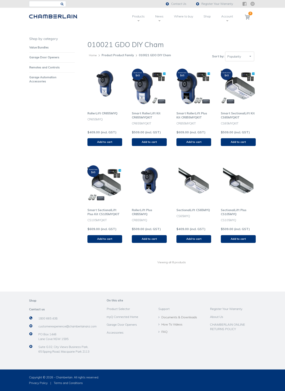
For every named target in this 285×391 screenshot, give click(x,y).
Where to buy (183, 16)
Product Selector (118, 309)
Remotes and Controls (44, 67)
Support (164, 309)
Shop (207, 16)
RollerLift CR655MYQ (102, 113)
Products (138, 16)
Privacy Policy (38, 383)
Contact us (37, 309)
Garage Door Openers (44, 57)
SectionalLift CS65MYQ (193, 210)
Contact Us (178, 4)
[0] (247, 17)
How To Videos (171, 324)
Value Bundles (39, 47)
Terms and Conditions (68, 383)
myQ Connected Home (122, 317)
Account (227, 16)
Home (93, 55)
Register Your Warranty (217, 4)
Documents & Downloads (179, 317)
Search (63, 4)
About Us (216, 317)
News (159, 16)
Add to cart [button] (104, 142)
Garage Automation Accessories (42, 79)
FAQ (164, 332)
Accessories (115, 332)
